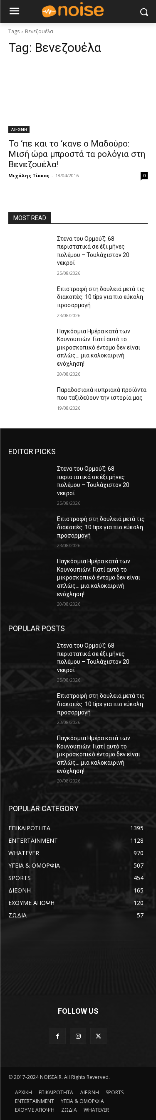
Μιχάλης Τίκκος (29, 175)
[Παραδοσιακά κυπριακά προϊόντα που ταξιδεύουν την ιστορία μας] (29, 400)
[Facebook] (58, 1036)
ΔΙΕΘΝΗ (19, 129)
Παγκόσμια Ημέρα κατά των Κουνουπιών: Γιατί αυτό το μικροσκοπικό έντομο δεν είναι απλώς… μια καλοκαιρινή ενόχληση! (98, 347)
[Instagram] (78, 1036)
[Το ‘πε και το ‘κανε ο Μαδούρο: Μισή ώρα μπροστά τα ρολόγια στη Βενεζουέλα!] (78, 98)
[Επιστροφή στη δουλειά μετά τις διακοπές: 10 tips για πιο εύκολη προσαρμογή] (29, 299)
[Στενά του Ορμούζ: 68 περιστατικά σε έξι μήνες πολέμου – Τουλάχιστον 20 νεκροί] (29, 249)
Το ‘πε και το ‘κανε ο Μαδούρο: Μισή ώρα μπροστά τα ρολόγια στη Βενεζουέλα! (76, 154)
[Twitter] (98, 1036)
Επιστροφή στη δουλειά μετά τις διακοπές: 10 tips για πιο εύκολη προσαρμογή (101, 297)
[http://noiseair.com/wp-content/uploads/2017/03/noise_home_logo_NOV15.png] (78, 10)
